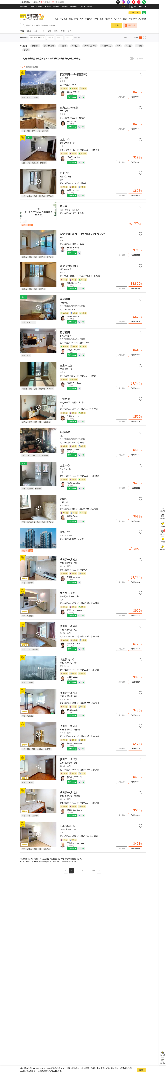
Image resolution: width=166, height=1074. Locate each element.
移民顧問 (65, 6)
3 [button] (82, 871)
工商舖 (31, 6)
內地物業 (39, 6)
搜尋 (117, 25)
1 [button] (71, 871)
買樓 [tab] (22, 31)
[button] (66, 871)
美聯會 (89, 6)
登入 (117, 6)
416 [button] (93, 871)
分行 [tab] (69, 31)
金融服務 (56, 6)
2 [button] (76, 871)
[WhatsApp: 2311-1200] (144, 12)
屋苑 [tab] (49, 31)
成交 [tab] (35, 31)
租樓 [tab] (29, 31)
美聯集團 (23, 6)
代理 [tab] (63, 31)
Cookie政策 (56, 1071)
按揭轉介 (73, 6)
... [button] (88, 871)
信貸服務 (82, 6)
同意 (141, 1070)
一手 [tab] (42, 31)
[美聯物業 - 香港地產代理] (32, 17)
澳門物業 (47, 6)
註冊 (123, 6)
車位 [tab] (56, 31)
